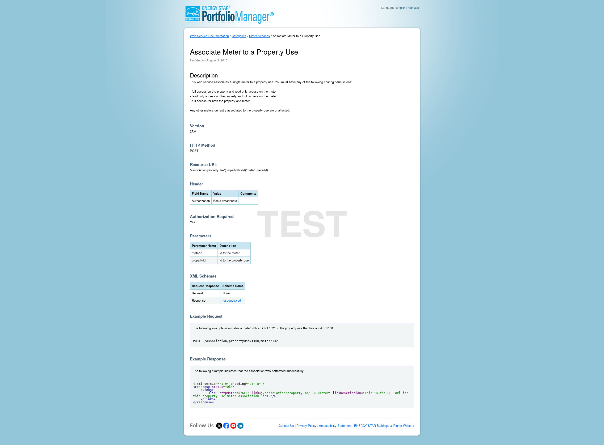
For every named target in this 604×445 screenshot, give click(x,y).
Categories (239, 36)
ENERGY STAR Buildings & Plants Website (384, 426)
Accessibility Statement (335, 426)
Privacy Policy (306, 426)
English (401, 7)
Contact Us (286, 426)
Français (413, 7)
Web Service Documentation (209, 36)
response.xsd (231, 300)
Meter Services (259, 36)
